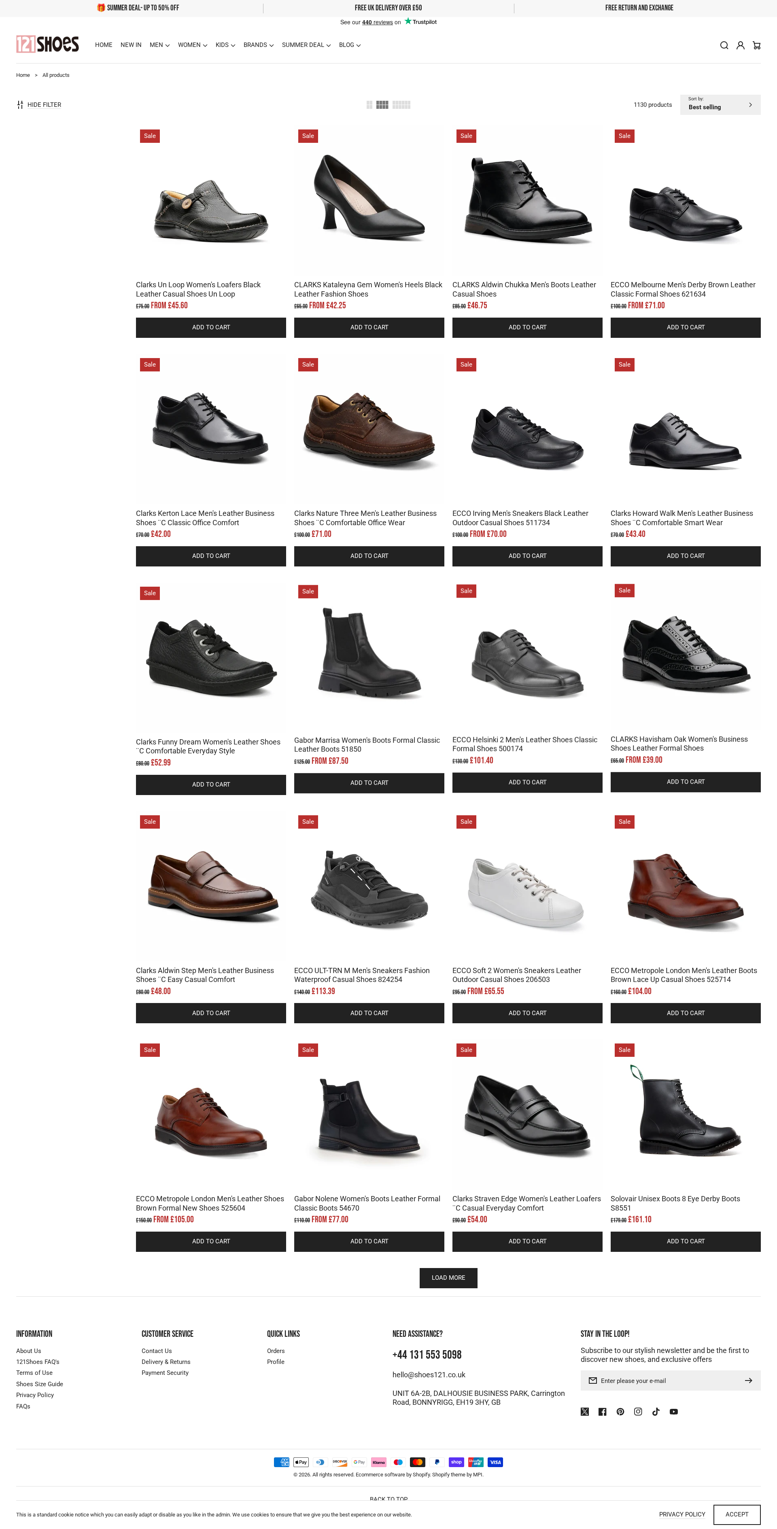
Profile (275, 1362)
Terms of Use (34, 1372)
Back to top (389, 1499)
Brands (255, 45)
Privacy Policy (35, 1395)
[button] (160, 45)
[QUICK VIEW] (211, 221)
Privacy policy (682, 1514)
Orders (276, 1351)
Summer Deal (303, 45)
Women (189, 45)
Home (23, 75)
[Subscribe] (751, 1380)
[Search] (724, 45)
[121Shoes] (47, 45)
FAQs (23, 1406)
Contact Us (157, 1351)
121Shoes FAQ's (37, 1362)
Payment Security (165, 1372)
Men (156, 45)
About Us (28, 1351)
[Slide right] (219, 261)
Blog (346, 45)
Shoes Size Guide (39, 1384)
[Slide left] (203, 261)
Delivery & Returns (166, 1362)
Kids (222, 45)
